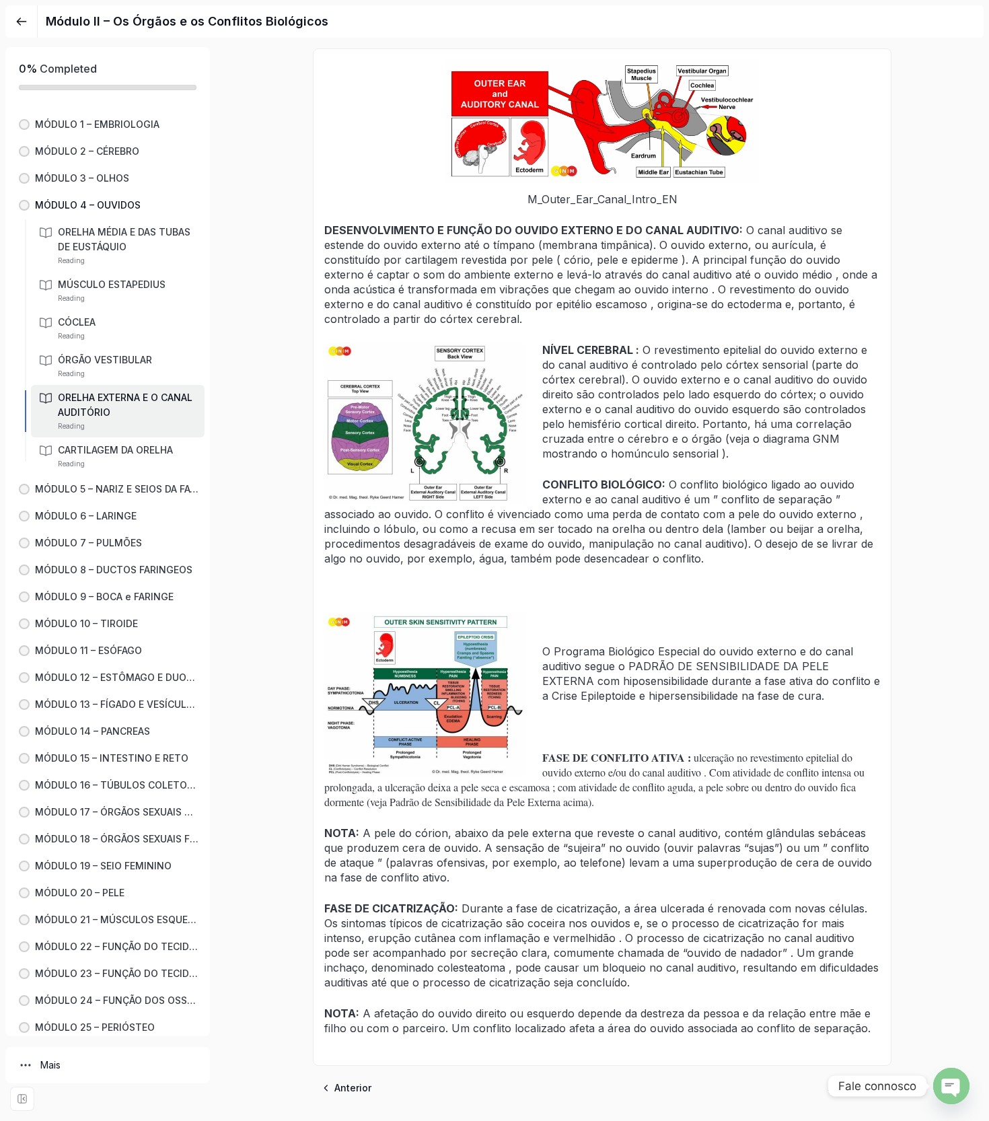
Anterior (352, 1087)
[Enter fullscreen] (22, 1098)
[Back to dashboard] (21, 21)
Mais (50, 1065)
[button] (108, 124)
